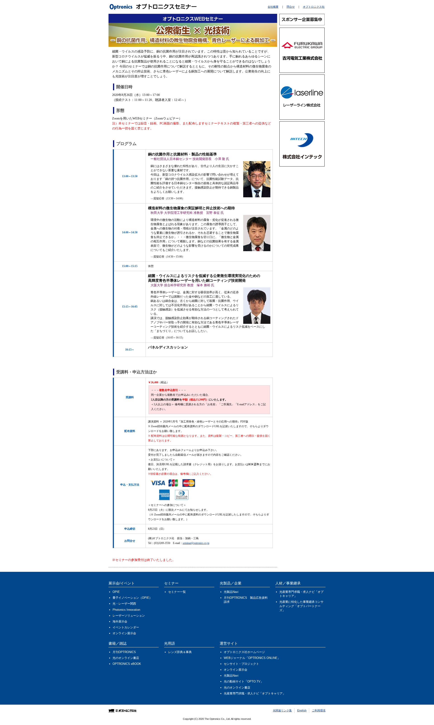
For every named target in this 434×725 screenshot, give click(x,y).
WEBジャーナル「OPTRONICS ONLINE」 (252, 658)
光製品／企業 (230, 583)
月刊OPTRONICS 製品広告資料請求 (246, 599)
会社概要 (273, 6)
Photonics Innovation (126, 609)
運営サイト (229, 643)
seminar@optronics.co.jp (196, 543)
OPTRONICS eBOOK (127, 663)
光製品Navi (231, 592)
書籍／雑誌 (117, 643)
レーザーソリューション (129, 615)
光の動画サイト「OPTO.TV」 (243, 681)
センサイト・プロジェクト (241, 663)
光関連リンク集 (282, 710)
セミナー (171, 583)
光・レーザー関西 (124, 603)
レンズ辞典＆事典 (180, 652)
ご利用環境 (319, 710)
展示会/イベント (121, 583)
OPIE (116, 592)
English (302, 710)
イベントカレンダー (126, 627)
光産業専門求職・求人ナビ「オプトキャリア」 (301, 594)
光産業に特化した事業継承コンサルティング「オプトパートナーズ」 (301, 606)
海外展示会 (120, 621)
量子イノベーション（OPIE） (132, 597)
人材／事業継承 (288, 583)
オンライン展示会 (124, 633)
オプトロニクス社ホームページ (244, 652)
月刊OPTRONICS (124, 652)
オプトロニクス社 (314, 6)
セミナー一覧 (177, 592)
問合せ (291, 6)
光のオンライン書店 (126, 658)
